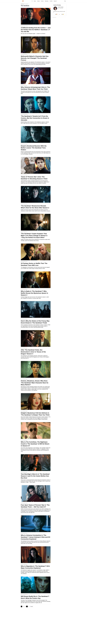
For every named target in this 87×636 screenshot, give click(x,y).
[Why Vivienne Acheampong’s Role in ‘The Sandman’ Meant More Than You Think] (36, 81)
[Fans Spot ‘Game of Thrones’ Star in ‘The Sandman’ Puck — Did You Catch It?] (36, 499)
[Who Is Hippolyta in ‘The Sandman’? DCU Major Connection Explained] (36, 560)
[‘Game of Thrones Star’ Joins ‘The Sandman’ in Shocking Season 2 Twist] (36, 171)
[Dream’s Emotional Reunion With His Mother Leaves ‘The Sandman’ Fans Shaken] (36, 141)
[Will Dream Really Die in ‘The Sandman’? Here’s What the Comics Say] (36, 590)
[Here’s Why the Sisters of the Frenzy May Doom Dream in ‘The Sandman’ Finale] (36, 315)
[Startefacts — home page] (23, 1)
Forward (31, 606)
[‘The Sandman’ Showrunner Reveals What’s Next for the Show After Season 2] (36, 199)
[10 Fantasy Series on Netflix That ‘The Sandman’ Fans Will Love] (36, 257)
